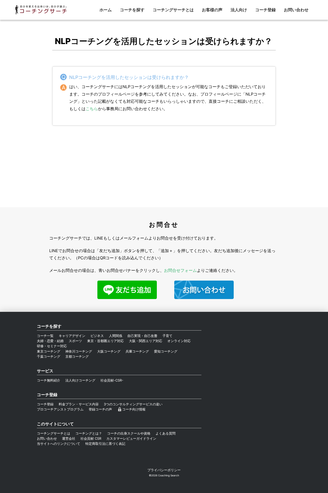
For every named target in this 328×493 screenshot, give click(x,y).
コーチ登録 (265, 9)
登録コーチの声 (100, 409)
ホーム (105, 9)
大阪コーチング (108, 351)
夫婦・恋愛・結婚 (50, 341)
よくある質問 (166, 433)
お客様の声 (212, 9)
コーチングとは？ (88, 433)
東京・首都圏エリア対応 (105, 341)
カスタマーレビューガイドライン (131, 438)
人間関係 (115, 336)
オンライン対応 (179, 341)
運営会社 (68, 438)
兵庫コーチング (137, 351)
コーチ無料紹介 (48, 380)
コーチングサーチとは (173, 9)
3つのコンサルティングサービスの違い (133, 404)
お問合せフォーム (180, 270)
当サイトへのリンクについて (58, 443)
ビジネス (97, 336)
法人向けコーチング (80, 380)
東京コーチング (48, 351)
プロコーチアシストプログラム (60, 409)
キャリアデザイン (72, 336)
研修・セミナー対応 (52, 346)
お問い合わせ (296, 9)
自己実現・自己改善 (142, 336)
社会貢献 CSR (90, 438)
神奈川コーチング (78, 351)
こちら (92, 108)
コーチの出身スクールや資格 (128, 433)
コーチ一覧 (45, 336)
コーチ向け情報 (134, 409)
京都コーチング (77, 356)
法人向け (239, 9)
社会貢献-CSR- (111, 380)
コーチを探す (132, 9)
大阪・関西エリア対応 (145, 341)
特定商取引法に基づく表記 (105, 443)
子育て (167, 336)
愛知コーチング (165, 351)
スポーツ (75, 341)
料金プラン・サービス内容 (79, 404)
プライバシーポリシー (164, 470)
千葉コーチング (48, 356)
